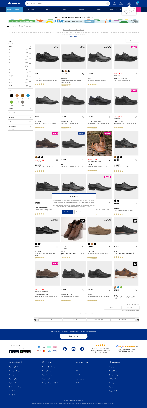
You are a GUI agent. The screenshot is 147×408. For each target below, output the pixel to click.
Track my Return (14, 379)
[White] (17, 102)
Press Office (113, 371)
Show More (131, 307)
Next (138, 320)
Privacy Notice (46, 371)
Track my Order (14, 367)
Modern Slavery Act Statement (52, 383)
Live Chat (12, 391)
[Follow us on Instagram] (74, 349)
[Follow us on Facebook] (65, 349)
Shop (77, 367)
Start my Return (14, 383)
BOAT (50, 320)
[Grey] (22, 102)
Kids (77, 371)
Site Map (78, 375)
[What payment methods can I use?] (46, 349)
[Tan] (17, 95)
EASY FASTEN (123, 320)
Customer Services (15, 387)
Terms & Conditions (48, 367)
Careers (111, 387)
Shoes (21, 26)
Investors (112, 367)
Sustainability (113, 375)
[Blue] (28, 95)
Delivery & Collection (15, 371)
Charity (111, 383)
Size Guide (12, 395)
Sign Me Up (73, 336)
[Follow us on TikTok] (82, 349)
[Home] (8, 26)
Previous (35, 320)
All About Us (113, 379)
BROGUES (75, 320)
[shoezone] (13, 3)
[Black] (12, 95)
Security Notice (47, 375)
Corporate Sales (114, 391)
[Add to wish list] (56, 73)
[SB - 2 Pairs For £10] (73, 17)
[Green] (12, 102)
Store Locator (80, 379)
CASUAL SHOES (98, 320)
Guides (78, 383)
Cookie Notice (46, 379)
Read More (73, 36)
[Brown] (22, 95)
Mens (14, 26)
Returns (11, 375)
